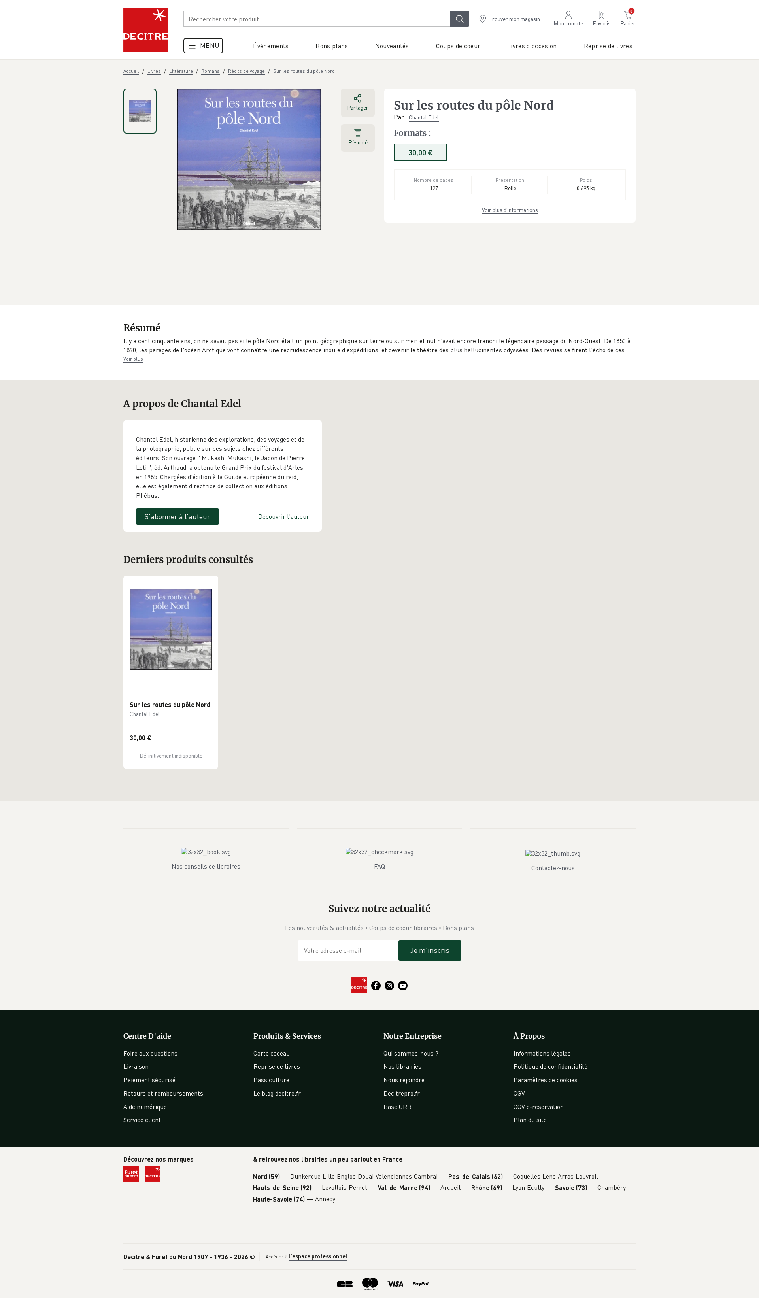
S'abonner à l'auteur (177, 516)
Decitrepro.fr (401, 1093)
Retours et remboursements (163, 1093)
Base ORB (397, 1107)
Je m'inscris (429, 950)
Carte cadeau (271, 1053)
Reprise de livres (276, 1066)
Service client (142, 1120)
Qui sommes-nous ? (410, 1053)
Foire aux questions (150, 1053)
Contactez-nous (553, 868)
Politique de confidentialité (550, 1066)
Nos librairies (402, 1066)
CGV (519, 1093)
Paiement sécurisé (149, 1080)
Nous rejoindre (404, 1080)
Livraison (136, 1066)
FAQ (379, 866)
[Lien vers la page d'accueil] (145, 30)
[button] (379, 345)
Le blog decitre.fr (277, 1093)
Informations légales (542, 1053)
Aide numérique (145, 1107)
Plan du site (530, 1120)
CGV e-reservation (539, 1107)
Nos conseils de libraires (206, 866)
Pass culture (271, 1080)
